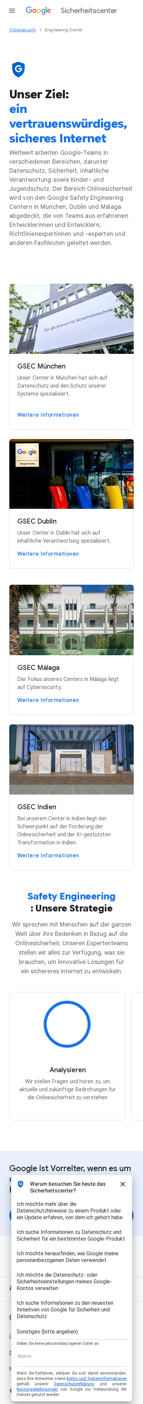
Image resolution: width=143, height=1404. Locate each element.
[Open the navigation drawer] (12, 11)
